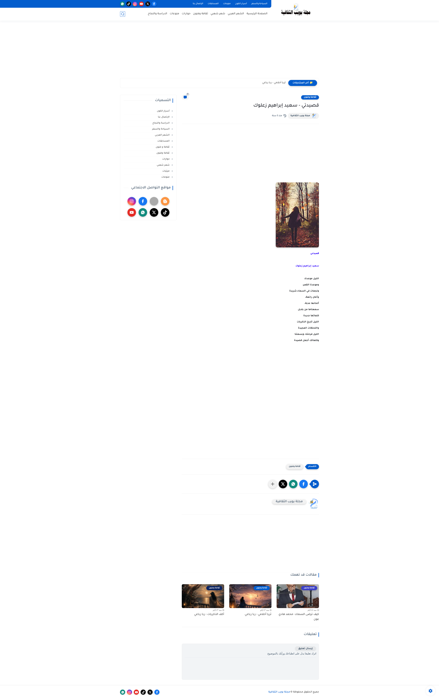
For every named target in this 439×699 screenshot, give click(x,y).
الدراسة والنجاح (157, 13)
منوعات (227, 4)
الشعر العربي (236, 13)
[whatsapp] (122, 4)
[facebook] (154, 4)
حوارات (186, 13)
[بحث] (122, 14)
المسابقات (213, 4)
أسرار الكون (241, 4)
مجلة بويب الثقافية (300, 116)
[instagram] (135, 4)
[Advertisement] (219, 51)
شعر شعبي (218, 13)
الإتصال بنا (198, 4)
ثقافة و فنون (163, 147)
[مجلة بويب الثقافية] (296, 10)
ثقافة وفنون (200, 13)
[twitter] (147, 4)
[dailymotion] (154, 201)
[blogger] (165, 201)
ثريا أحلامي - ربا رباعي (274, 82)
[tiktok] (128, 4)
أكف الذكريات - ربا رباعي (209, 614)
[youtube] (141, 4)
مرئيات (166, 171)
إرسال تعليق (305, 648)
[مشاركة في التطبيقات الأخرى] (272, 484)
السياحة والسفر (259, 4)
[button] (303, 484)
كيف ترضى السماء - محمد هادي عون (298, 617)
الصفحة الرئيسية (257, 13)
